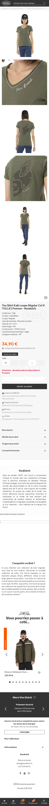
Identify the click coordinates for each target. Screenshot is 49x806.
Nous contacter (24, 760)
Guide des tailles (10, 354)
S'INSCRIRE (24, 732)
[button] (43, 708)
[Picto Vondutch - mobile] (7, 4)
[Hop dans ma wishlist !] (46, 297)
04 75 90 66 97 (24, 766)
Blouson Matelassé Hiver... (16, 672)
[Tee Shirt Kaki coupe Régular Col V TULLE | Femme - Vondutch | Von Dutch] (24, 55)
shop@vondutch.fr (24, 763)
